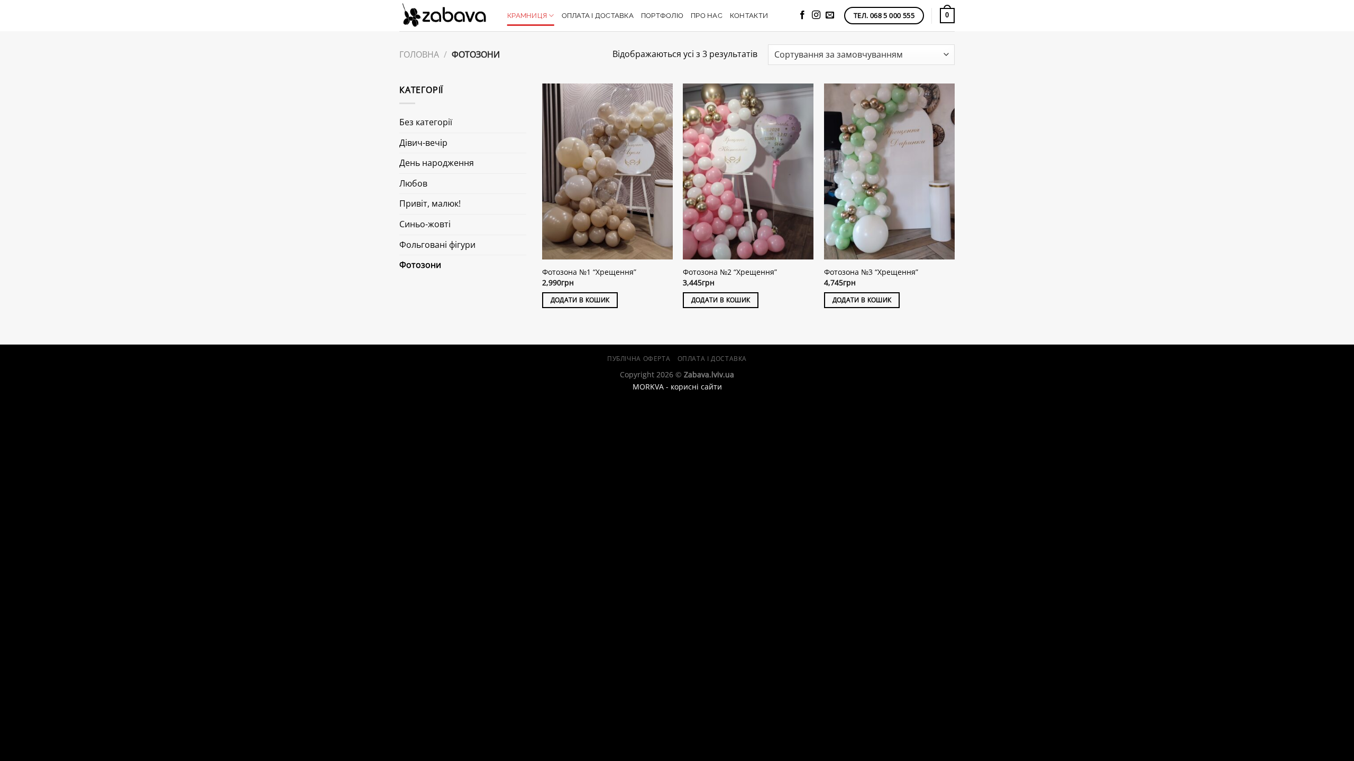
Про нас (706, 16)
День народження (436, 163)
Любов (413, 183)
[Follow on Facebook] (802, 15)
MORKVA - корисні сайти (677, 387)
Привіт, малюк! (430, 203)
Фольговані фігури (437, 244)
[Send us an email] (830, 15)
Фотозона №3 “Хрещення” (871, 272)
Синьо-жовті (425, 224)
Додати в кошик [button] (580, 300)
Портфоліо (662, 16)
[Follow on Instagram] (816, 15)
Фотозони (420, 265)
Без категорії (425, 122)
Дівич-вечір (423, 143)
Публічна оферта (638, 358)
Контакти (749, 16)
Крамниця (527, 16)
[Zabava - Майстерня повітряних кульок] (445, 15)
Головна (419, 54)
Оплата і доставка (598, 16)
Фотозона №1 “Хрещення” (589, 272)
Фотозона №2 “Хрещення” (730, 272)
